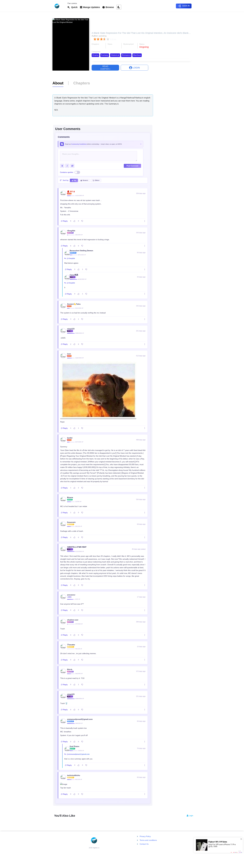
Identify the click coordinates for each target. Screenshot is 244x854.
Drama (95, 55)
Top (74, 180)
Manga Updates (91, 7)
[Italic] (67, 166)
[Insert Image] (72, 166)
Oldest (97, 180)
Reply (65, 221)
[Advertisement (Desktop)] (174, 92)
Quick (74, 7)
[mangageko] (59, 6)
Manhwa (137, 55)
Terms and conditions (148, 840)
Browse (109, 7)
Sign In (184, 6)
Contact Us (144, 844)
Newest (85, 180)
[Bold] (62, 166)
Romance (126, 55)
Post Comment (132, 166)
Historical (115, 55)
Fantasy (104, 55)
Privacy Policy (145, 836)
